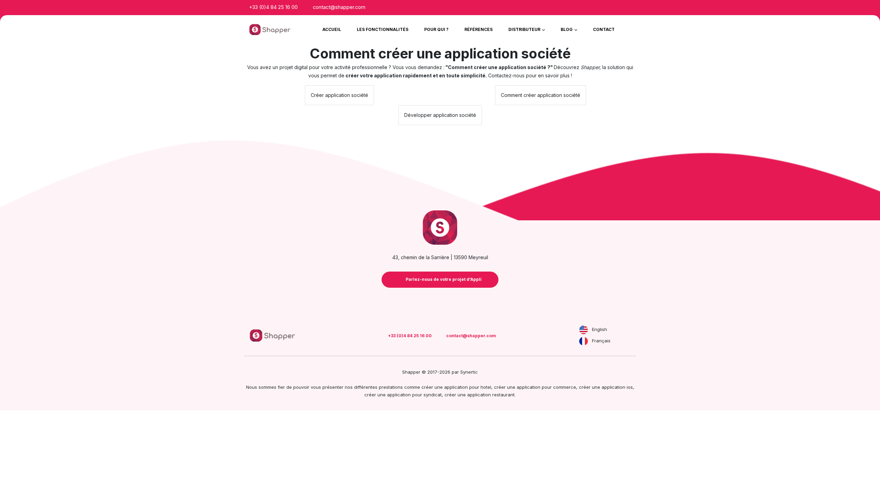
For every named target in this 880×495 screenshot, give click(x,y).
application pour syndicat (414, 394)
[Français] (583, 341)
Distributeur (524, 29)
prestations (391, 387)
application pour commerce (546, 387)
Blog (567, 29)
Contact (604, 29)
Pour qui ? (436, 29)
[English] (583, 330)
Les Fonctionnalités (382, 29)
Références (478, 29)
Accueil (331, 29)
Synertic (469, 372)
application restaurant (491, 394)
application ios (617, 387)
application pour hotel (467, 387)
